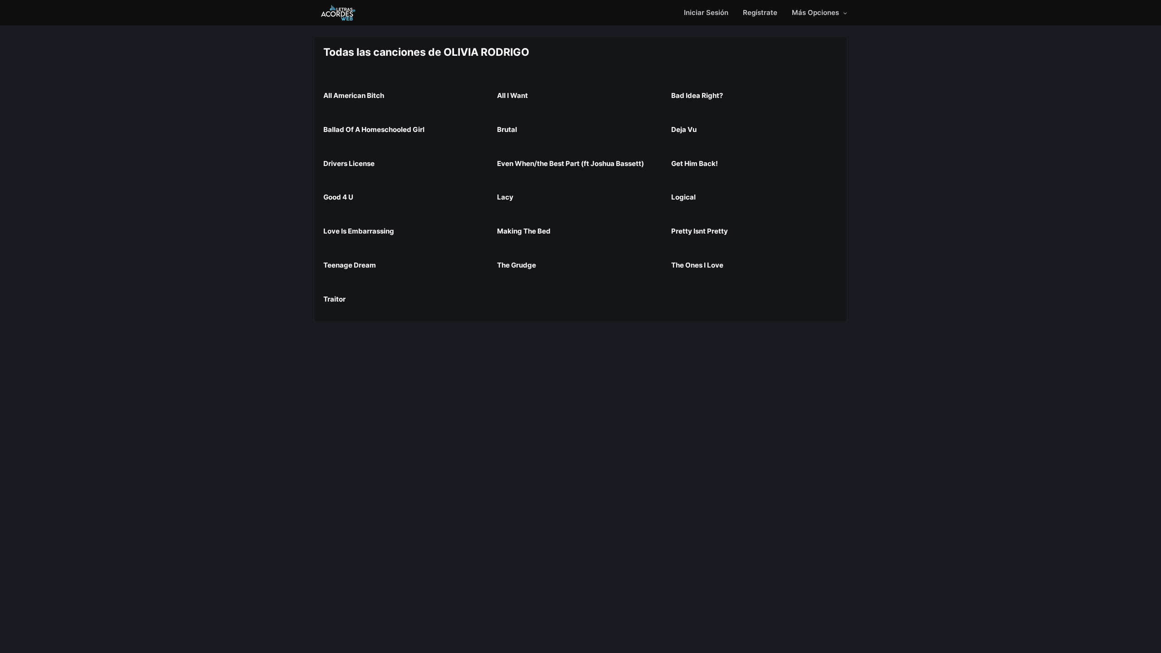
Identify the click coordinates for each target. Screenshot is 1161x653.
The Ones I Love (697, 265)
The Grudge (516, 265)
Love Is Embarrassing (358, 231)
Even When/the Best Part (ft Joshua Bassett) (570, 163)
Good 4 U (338, 197)
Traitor (334, 299)
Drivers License (349, 163)
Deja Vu (684, 129)
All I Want (512, 95)
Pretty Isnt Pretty (699, 231)
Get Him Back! (694, 163)
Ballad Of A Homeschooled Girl (373, 129)
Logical (683, 197)
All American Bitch (353, 95)
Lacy (505, 197)
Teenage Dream (349, 265)
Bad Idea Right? (697, 95)
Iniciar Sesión (706, 12)
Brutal (507, 129)
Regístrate (760, 12)
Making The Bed (524, 231)
